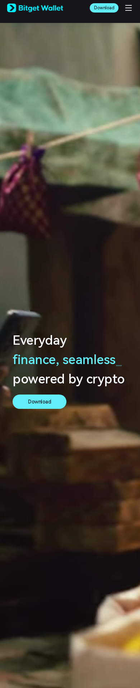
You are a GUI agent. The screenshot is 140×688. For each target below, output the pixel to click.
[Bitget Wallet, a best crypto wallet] (35, 8)
